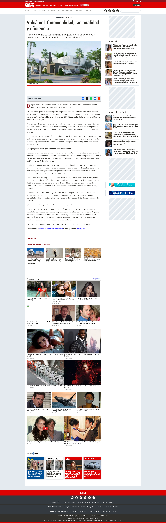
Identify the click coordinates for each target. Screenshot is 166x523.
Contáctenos (74, 511)
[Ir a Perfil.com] (137, 1)
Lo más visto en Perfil (116, 112)
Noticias (38, 5)
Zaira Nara (88, 11)
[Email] (99, 98)
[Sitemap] (94, 497)
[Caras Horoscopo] (122, 194)
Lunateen (104, 502)
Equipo (91, 511)
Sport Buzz (100, 507)
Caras (60, 507)
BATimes (111, 502)
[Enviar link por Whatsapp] (91, 98)
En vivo (137, 5)
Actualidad (52, 5)
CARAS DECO (59, 17)
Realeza (60, 5)
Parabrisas (95, 502)
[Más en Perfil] (37, 453)
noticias (35, 459)
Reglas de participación (102, 511)
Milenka (34, 11)
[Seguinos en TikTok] (117, 10)
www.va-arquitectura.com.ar (51, 228)
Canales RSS (53, 511)
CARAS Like (84, 5)
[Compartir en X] (87, 98)
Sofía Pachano (79, 11)
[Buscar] (139, 11)
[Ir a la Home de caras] (29, 6)
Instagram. (81, 228)
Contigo (66, 507)
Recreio (108, 507)
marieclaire (54, 459)
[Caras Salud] (122, 186)
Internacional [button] (73, 5)
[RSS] (89, 497)
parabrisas (92, 459)
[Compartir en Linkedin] (95, 98)
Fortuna (80, 502)
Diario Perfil (55, 502)
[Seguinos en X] (113, 10)
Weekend (87, 502)
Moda (66, 5)
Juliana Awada (52, 11)
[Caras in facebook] (109, 10)
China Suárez (42, 11)
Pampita (27, 11)
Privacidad (83, 511)
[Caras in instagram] (105, 10)
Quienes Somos (63, 511)
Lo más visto (111, 41)
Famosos (45, 5)
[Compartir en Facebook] (83, 98)
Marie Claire (72, 502)
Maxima (115, 507)
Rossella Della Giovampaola (65, 11)
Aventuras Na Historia (78, 507)
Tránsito (114, 511)
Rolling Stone (91, 507)
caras (73, 459)
